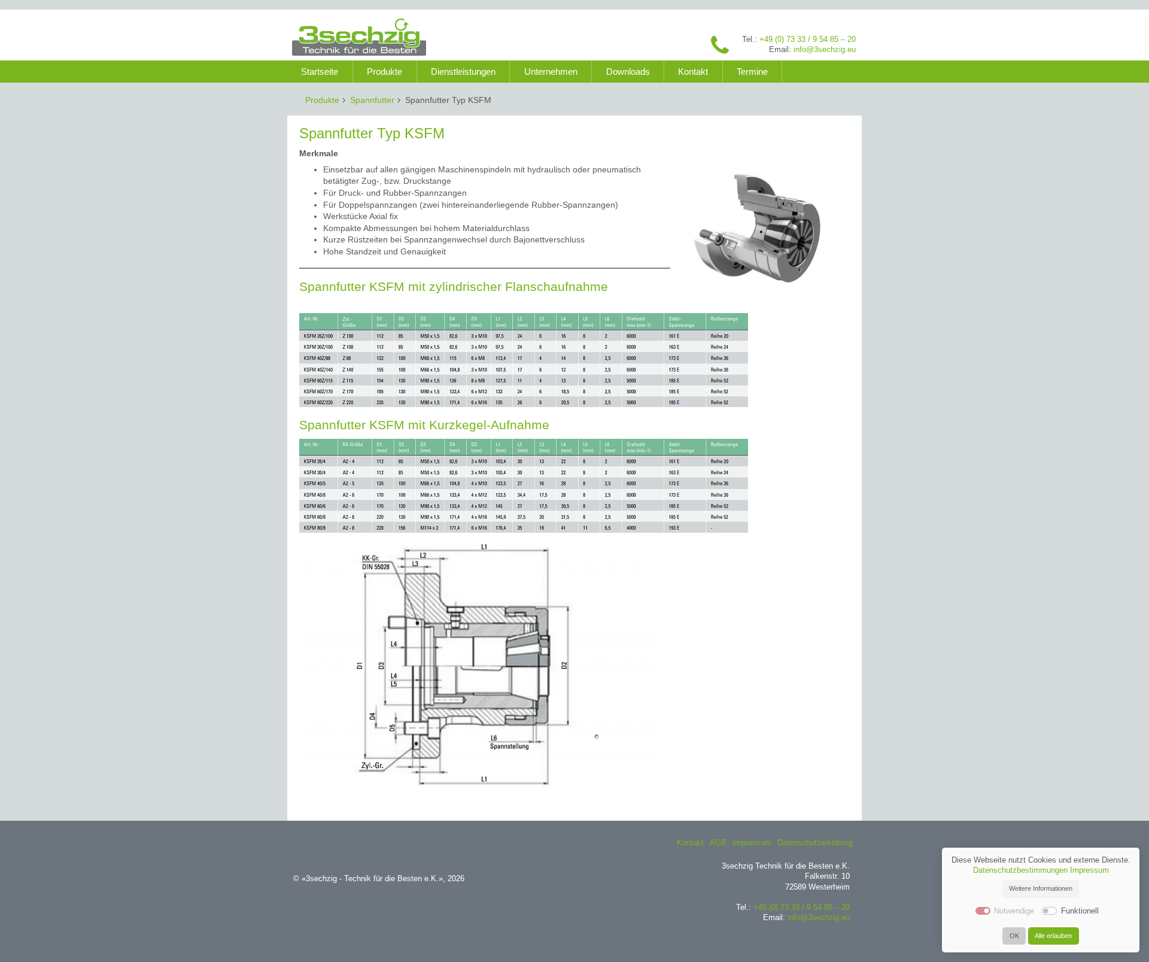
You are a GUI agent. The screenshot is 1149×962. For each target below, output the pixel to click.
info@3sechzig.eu (825, 49)
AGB (718, 843)
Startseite (319, 71)
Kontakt (693, 71)
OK (1014, 935)
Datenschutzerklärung (815, 843)
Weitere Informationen (1040, 888)
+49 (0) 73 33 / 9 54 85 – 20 (807, 39)
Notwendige (1014, 911)
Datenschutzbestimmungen (1020, 870)
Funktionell (1080, 911)
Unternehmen (550, 71)
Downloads (628, 71)
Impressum (751, 843)
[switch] (1049, 911)
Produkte (384, 71)
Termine (752, 71)
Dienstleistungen (463, 71)
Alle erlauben (1053, 935)
